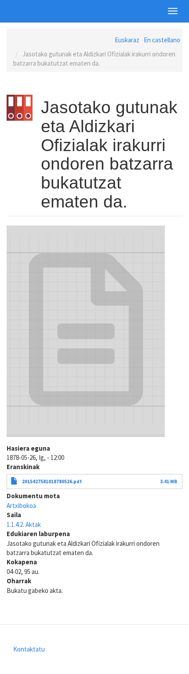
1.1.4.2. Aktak (24, 524)
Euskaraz (127, 40)
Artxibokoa (21, 505)
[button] (86, 331)
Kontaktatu (29, 649)
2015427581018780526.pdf (52, 481)
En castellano (162, 40)
